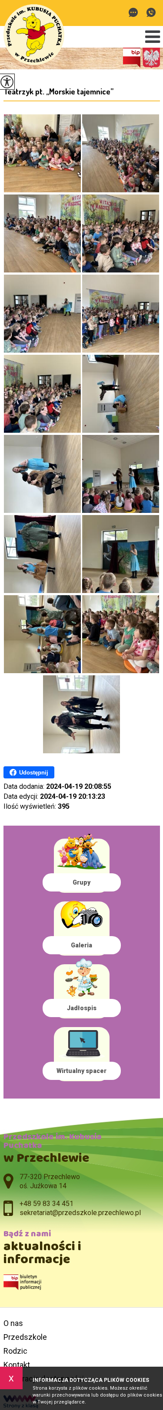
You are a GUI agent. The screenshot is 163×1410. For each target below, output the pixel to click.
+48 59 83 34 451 (151, 13)
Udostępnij (33, 772)
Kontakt (16, 1364)
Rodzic (15, 1350)
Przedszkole (25, 1337)
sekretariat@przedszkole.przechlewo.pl (135, 13)
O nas (13, 1323)
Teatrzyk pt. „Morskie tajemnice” (58, 91)
